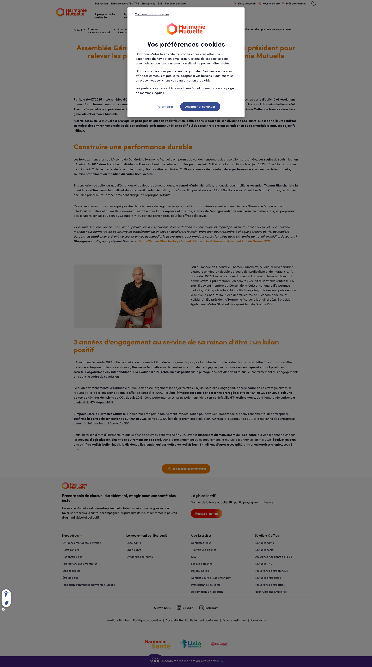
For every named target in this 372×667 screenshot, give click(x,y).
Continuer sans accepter (152, 14)
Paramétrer (165, 106)
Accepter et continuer (200, 106)
